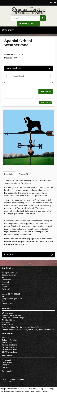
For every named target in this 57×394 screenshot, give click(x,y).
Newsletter (6, 367)
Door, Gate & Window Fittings (13, 318)
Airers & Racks (7, 325)
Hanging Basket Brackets (11, 315)
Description (9, 174)
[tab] (28, 68)
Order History (7, 363)
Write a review (45, 103)
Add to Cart (45, 91)
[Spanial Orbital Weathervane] (28, 137)
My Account (6, 360)
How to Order (7, 342)
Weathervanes (7, 313)
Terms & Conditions (9, 345)
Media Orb (7, 382)
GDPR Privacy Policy (10, 350)
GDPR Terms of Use (9, 352)
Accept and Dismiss (8, 388)
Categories (9, 254)
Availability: (9, 54)
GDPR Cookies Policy (10, 347)
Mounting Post (14, 68)
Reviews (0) (23, 174)
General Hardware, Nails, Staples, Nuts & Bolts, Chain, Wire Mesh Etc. (28, 330)
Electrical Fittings (8, 320)
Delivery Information (9, 340)
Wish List (5, 365)
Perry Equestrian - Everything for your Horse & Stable (22, 327)
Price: (7, 58)
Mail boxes (6, 322)
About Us (5, 338)
